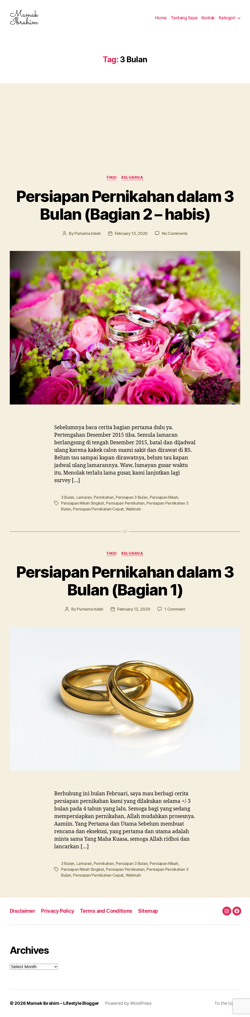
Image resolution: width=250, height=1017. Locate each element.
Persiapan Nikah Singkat (82, 503)
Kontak (208, 17)
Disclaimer (22, 911)
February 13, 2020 (131, 233)
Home (161, 17)
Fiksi (111, 177)
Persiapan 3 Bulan (131, 497)
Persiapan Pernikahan (125, 503)
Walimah (133, 509)
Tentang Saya (184, 17)
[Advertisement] (125, 119)
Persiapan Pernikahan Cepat (98, 509)
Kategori (227, 17)
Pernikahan (104, 497)
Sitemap (148, 911)
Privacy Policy (57, 911)
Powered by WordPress (128, 1003)
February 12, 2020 (133, 609)
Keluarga (132, 177)
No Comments (175, 233)
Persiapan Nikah (164, 497)
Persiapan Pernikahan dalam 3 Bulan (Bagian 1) (125, 580)
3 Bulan (67, 497)
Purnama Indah (87, 233)
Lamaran (84, 497)
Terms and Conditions (106, 911)
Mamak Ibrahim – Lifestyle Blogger (63, 1003)
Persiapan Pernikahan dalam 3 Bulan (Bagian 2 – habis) (125, 205)
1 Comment (174, 609)
